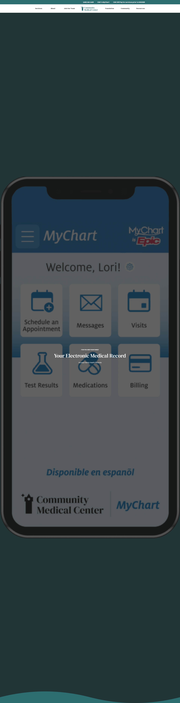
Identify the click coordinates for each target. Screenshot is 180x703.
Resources (140, 8)
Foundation (109, 8)
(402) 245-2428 (88, 2)
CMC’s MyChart (103, 2)
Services (38, 8)
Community (125, 8)
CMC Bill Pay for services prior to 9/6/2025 (129, 2)
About (53, 8)
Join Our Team (69, 8)
